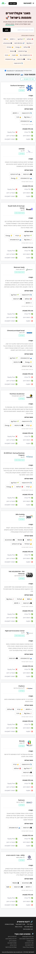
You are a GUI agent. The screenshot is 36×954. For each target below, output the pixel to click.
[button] (33, 3)
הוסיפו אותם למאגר (19, 70)
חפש (6, 30)
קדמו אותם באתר (10, 70)
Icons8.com (19, 952)
